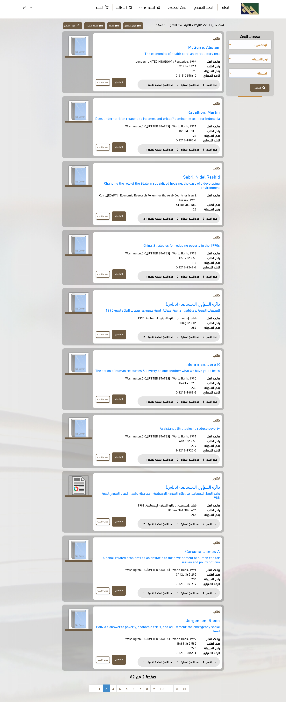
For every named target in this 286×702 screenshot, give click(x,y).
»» (185, 688)
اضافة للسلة (103, 82)
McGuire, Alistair (204, 47)
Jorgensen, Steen (203, 620)
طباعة (111, 25)
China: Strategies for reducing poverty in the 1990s (181, 245)
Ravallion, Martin (203, 112)
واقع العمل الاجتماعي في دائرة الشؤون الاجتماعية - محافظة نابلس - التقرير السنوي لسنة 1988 (161, 495)
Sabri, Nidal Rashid (201, 176)
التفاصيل (119, 82)
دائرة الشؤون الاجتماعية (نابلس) (193, 303)
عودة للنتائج (69, 25)
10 (162, 688)
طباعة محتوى (92, 25)
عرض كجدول (130, 25)
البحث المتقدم (203, 7)
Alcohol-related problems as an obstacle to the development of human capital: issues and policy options (161, 559)
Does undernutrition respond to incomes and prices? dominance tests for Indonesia (157, 118)
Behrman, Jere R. (203, 364)
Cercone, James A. (202, 551)
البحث (258, 87)
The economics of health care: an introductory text (182, 53)
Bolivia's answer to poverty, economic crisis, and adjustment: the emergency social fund (158, 628)
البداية (225, 7)
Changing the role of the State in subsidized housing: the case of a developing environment (162, 185)
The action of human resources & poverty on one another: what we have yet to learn (157, 370)
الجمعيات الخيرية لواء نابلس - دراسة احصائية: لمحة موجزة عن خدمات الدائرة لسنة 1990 (163, 310)
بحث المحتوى (177, 7)
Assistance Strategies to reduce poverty (190, 428)
